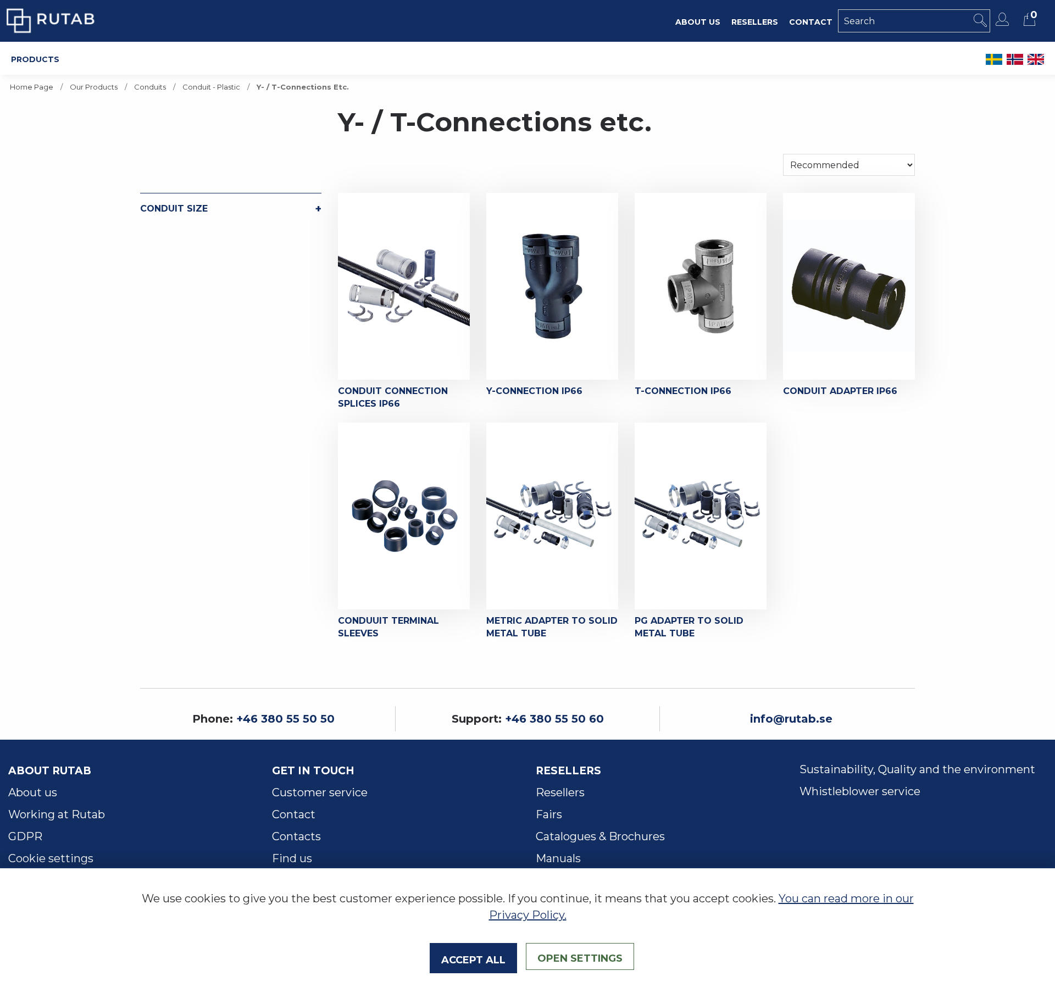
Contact (293, 814)
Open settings (580, 957)
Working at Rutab (56, 814)
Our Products (94, 87)
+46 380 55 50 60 (554, 718)
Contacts (296, 836)
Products (35, 58)
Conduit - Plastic (211, 87)
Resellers (560, 792)
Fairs (549, 814)
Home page (31, 87)
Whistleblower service (859, 791)
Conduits (150, 87)
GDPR (25, 836)
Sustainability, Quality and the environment (917, 769)
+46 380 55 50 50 (285, 718)
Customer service (320, 792)
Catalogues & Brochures (600, 836)
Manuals (558, 858)
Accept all (473, 958)
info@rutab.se (791, 718)
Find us (292, 858)
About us (32, 792)
